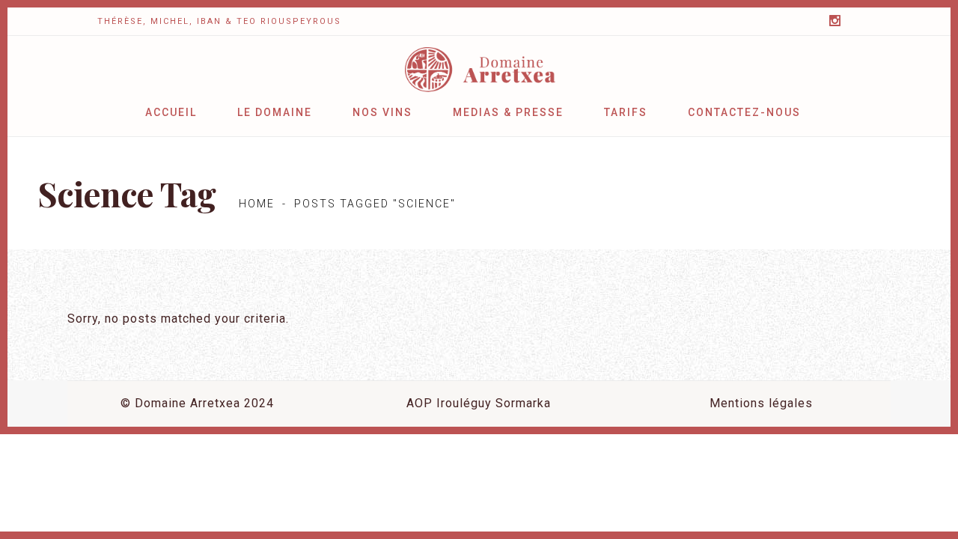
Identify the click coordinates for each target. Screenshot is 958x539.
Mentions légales (761, 403)
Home (257, 204)
